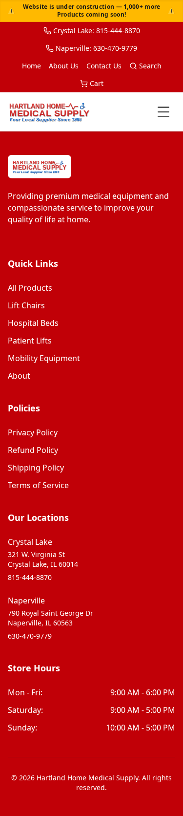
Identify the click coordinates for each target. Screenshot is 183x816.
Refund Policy (33, 450)
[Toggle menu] (163, 112)
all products (30, 287)
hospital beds (33, 323)
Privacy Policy (33, 432)
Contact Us (104, 65)
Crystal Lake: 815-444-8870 (96, 30)
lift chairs (26, 305)
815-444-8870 (30, 577)
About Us (64, 65)
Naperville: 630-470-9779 (96, 48)
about (19, 375)
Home (31, 65)
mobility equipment (44, 358)
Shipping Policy (36, 467)
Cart (96, 83)
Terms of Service (38, 485)
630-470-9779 (30, 636)
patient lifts (30, 340)
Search (150, 65)
